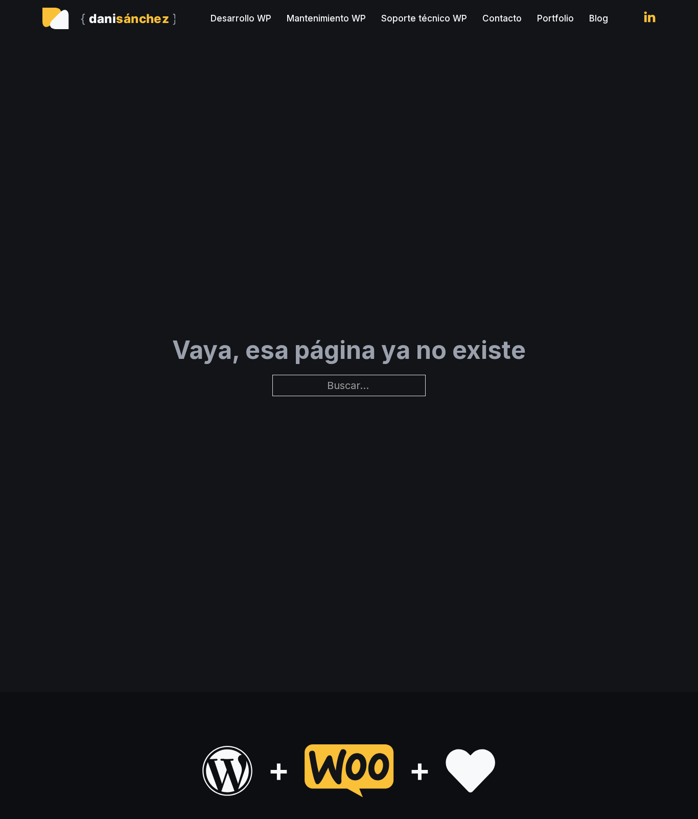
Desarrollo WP (241, 18)
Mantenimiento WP (326, 18)
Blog (598, 18)
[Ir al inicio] (108, 18)
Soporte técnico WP (424, 18)
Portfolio (555, 18)
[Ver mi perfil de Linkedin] (650, 18)
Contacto (502, 18)
